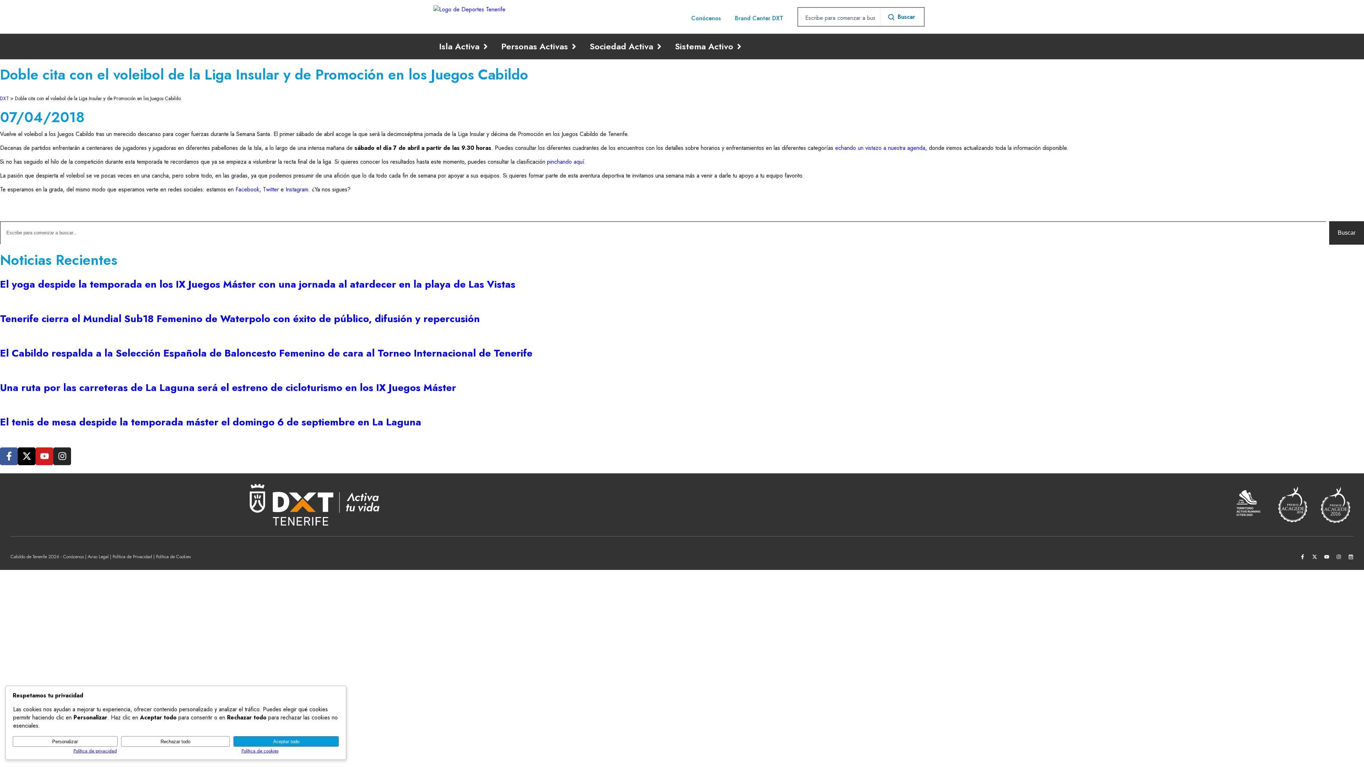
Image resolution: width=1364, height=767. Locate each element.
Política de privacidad (95, 750)
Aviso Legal (98, 556)
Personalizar (65, 741)
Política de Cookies (173, 556)
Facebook (247, 189)
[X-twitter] (27, 456)
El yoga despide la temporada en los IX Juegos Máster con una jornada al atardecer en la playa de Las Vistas (257, 284)
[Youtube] (44, 456)
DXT (4, 98)
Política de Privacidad (132, 556)
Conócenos (706, 18)
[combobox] (839, 18)
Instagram (297, 189)
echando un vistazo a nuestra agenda (880, 148)
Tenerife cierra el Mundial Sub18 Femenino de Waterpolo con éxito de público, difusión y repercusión (240, 318)
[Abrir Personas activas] (574, 46)
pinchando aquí (565, 162)
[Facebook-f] (9, 456)
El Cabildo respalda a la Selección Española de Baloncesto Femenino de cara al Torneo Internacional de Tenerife (266, 353)
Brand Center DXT (759, 18)
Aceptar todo (286, 741)
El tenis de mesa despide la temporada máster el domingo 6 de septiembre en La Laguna (210, 422)
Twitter (271, 189)
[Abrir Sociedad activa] (659, 46)
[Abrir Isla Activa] (485, 46)
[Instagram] (62, 456)
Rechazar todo (175, 741)
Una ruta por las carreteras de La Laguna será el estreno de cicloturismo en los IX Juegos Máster (228, 387)
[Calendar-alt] (1350, 556)
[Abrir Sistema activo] (739, 46)
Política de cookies (260, 750)
